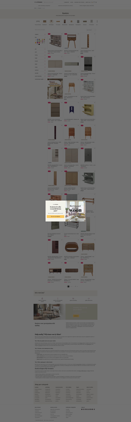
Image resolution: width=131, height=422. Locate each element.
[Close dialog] (84, 202)
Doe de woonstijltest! (55, 216)
